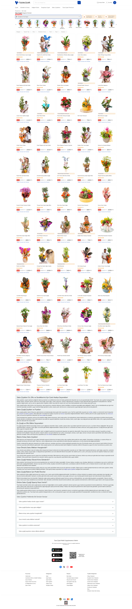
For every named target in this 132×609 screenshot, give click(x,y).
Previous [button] (15, 24)
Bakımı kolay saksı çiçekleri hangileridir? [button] (30, 513)
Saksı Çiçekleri (56, 7)
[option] (21, 23)
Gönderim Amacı (25, 7)
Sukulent (103, 27)
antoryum (110, 413)
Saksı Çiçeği (24, 10)
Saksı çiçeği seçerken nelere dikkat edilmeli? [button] (32, 531)
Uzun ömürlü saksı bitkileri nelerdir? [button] (29, 519)
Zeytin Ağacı (21, 27)
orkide (90, 412)
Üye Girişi (110, 2)
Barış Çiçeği (29, 27)
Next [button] (116, 24)
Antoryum (46, 27)
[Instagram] (67, 567)
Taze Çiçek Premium (68, 7)
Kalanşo (70, 27)
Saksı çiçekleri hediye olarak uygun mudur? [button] (31, 501)
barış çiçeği (42, 415)
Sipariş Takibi (102, 2)
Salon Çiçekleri (79, 27)
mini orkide (49, 434)
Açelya (87, 27)
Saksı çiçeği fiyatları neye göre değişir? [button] (30, 507)
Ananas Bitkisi (112, 27)
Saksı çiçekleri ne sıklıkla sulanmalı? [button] (29, 525)
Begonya (54, 27)
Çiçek (16, 7)
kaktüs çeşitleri (29, 413)
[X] (64, 567)
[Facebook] (60, 567)
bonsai (62, 413)
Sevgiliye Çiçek (45, 7)
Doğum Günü (35, 7)
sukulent (21, 413)
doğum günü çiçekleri (69, 469)
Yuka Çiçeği (37, 27)
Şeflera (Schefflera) (62, 28)
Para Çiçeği (95, 27)
